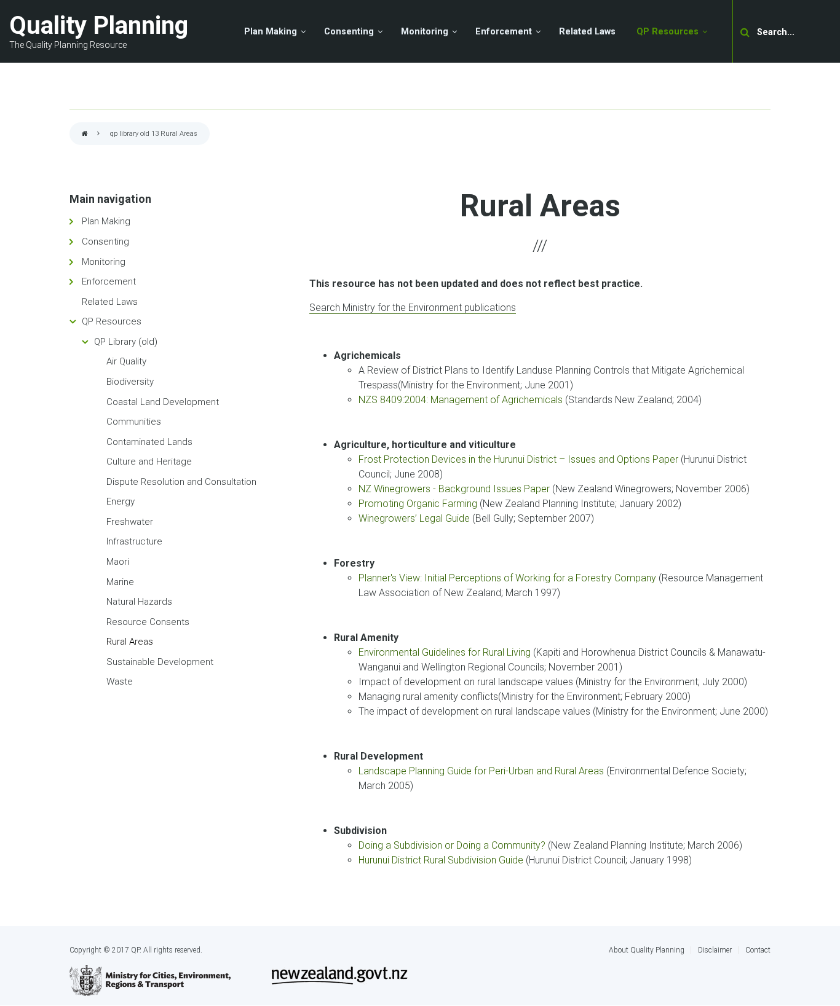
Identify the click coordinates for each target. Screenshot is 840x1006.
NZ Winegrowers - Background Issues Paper (454, 489)
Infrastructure (134, 541)
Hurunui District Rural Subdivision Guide (441, 860)
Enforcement (109, 281)
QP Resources (111, 321)
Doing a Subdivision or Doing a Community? (452, 845)
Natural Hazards (139, 601)
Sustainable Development (159, 661)
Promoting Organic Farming (418, 503)
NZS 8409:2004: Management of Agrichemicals (461, 400)
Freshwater (129, 521)
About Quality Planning (646, 950)
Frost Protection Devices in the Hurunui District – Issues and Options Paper (518, 459)
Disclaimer (715, 950)
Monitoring (103, 261)
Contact (758, 950)
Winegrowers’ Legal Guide (414, 518)
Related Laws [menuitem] (587, 31)
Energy (120, 501)
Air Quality (126, 361)
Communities (133, 421)
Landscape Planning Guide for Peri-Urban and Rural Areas (481, 771)
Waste (119, 681)
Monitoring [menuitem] (424, 31)
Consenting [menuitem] (349, 31)
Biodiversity (130, 381)
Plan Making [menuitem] (270, 31)
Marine (120, 581)
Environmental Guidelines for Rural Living (445, 652)
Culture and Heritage (149, 461)
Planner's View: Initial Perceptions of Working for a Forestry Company (507, 578)
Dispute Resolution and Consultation (181, 481)
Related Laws (110, 301)
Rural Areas (129, 641)
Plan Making (106, 221)
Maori (117, 561)
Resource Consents (147, 621)
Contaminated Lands (149, 441)
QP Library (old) (125, 341)
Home (85, 134)
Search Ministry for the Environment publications (412, 307)
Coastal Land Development (162, 401)
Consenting (105, 241)
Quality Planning (98, 25)
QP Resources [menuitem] (667, 31)
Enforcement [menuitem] (503, 31)
